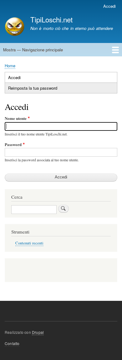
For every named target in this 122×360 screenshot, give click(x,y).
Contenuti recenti (29, 243)
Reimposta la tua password (32, 88)
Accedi (109, 6)
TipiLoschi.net (51, 19)
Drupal (38, 332)
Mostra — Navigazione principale (33, 50)
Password (13, 144)
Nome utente (16, 118)
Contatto (12, 343)
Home (10, 66)
